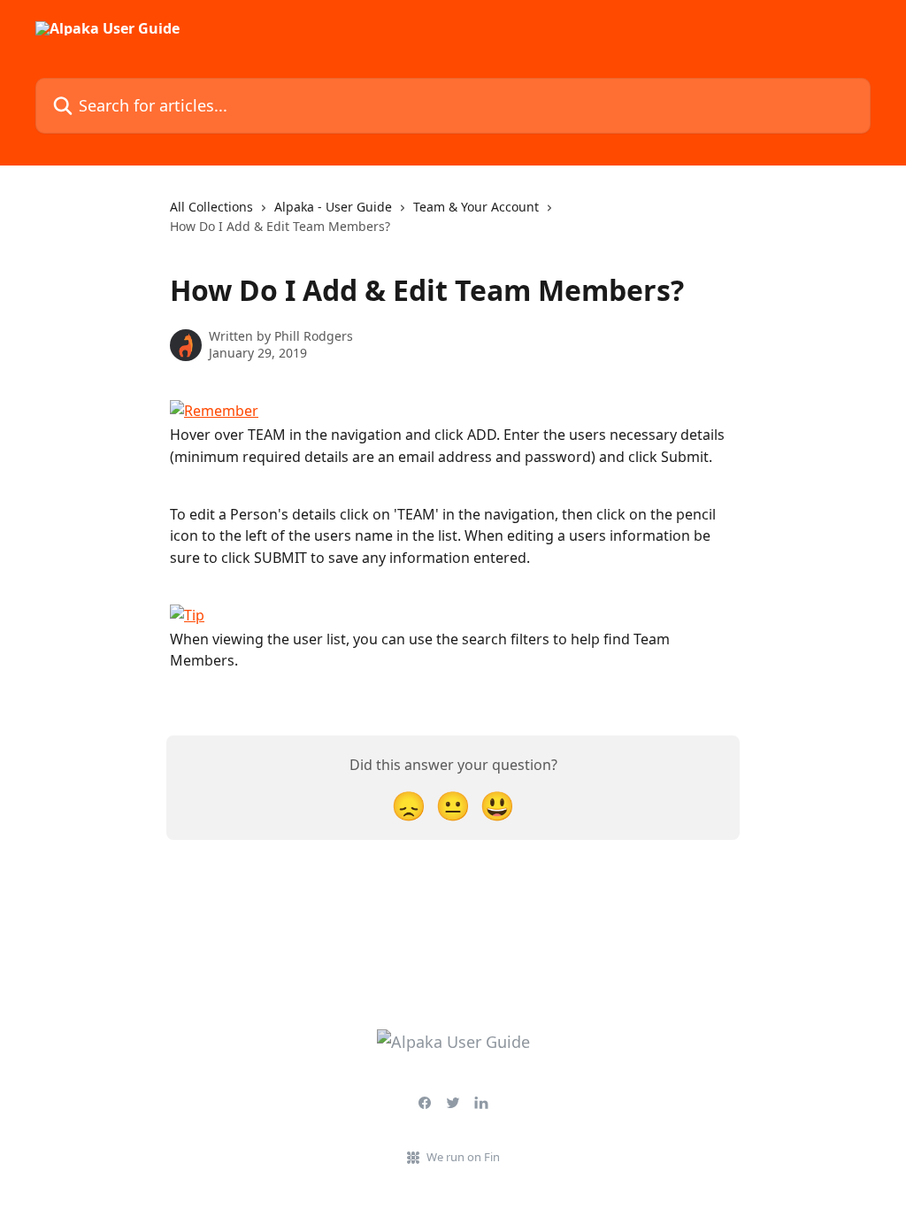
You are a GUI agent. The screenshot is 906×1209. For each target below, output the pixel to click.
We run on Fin (463, 1157)
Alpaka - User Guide (333, 206)
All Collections (211, 206)
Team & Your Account (476, 206)
